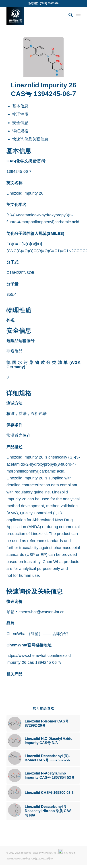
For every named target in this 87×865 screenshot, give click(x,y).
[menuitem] (68, 16)
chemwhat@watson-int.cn (41, 612)
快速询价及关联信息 (30, 139)
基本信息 (20, 106)
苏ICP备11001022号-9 (40, 858)
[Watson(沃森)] (36, 16)
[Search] (68, 16)
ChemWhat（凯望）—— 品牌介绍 (37, 633)
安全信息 (20, 122)
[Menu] (78, 15)
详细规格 (20, 131)
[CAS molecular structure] (43, 57)
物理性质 (20, 114)
